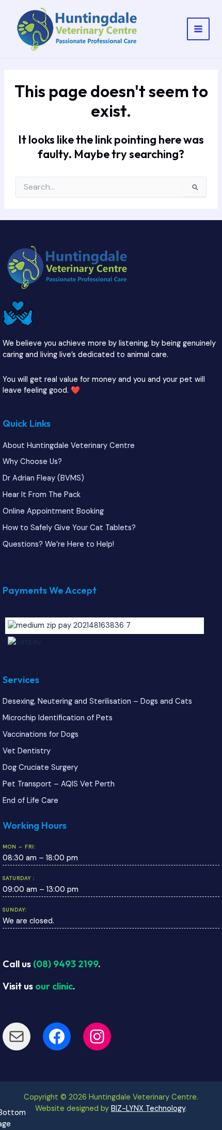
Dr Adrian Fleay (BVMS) (43, 478)
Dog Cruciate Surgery (40, 767)
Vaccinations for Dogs (40, 734)
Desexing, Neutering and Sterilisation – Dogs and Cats (97, 701)
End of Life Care (30, 801)
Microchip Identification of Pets (58, 718)
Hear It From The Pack (42, 495)
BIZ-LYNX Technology (148, 1108)
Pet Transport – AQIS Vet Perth (59, 784)
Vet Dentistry (27, 751)
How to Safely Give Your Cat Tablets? (69, 528)
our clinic (54, 986)
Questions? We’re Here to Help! (58, 544)
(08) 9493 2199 (65, 964)
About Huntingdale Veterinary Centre (69, 446)
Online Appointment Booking (53, 511)
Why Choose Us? (32, 462)
